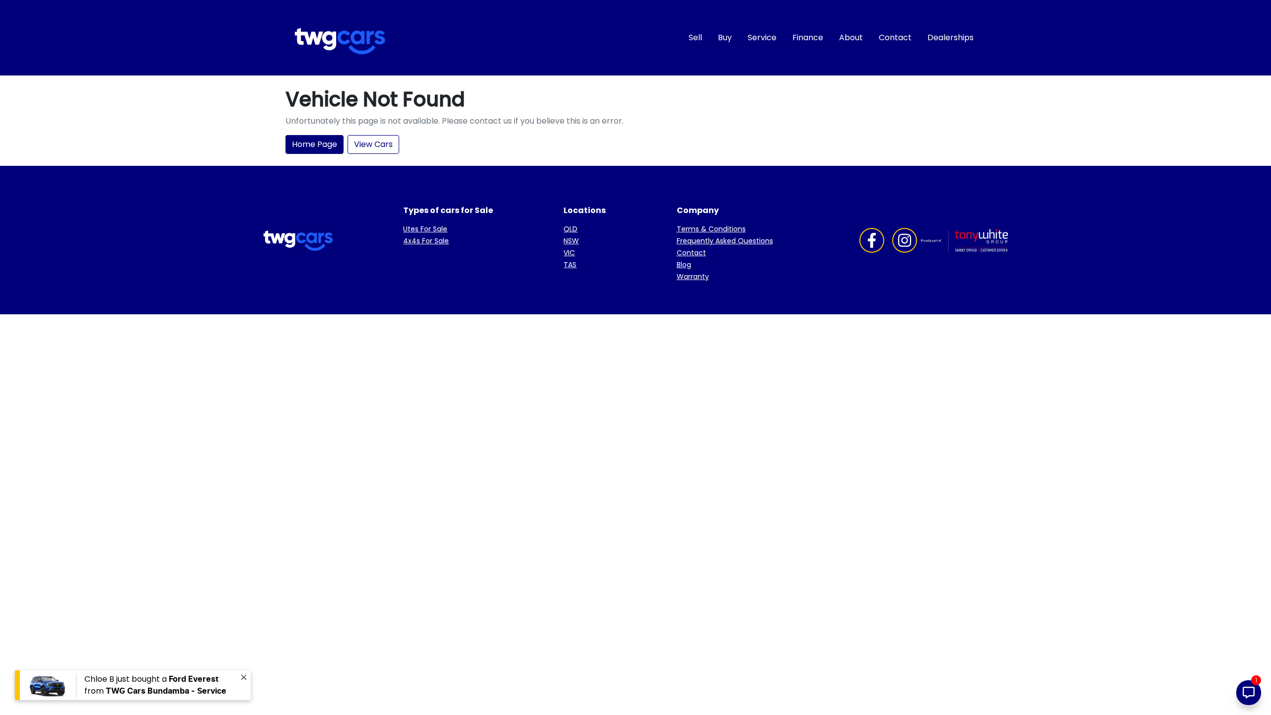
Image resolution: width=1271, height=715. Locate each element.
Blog (684, 265)
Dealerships (950, 37)
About (851, 37)
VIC (569, 253)
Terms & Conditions (711, 229)
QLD (570, 229)
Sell (695, 37)
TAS (570, 265)
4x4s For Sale (426, 241)
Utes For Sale (425, 229)
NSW (571, 241)
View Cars (373, 144)
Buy (725, 37)
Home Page (314, 144)
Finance (807, 37)
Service (762, 37)
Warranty (693, 277)
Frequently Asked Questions (725, 241)
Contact (895, 37)
